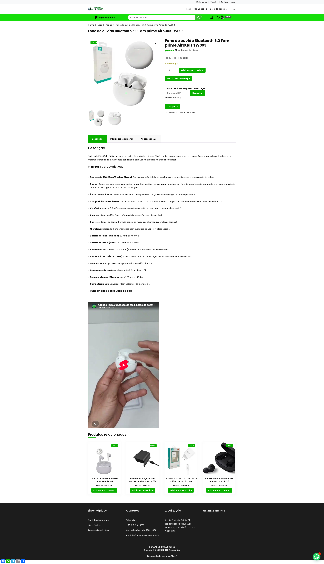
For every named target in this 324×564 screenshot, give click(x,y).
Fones (180, 112)
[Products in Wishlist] (215, 16)
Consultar (197, 93)
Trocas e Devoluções (98, 530)
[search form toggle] (233, 9)
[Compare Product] (218, 16)
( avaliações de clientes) (187, 50)
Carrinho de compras (98, 520)
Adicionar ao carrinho (192, 70)
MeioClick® (171, 556)
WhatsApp (131, 520)
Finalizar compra (228, 2)
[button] (155, 42)
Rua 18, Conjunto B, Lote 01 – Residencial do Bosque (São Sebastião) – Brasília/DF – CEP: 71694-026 (180, 525)
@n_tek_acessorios (214, 510)
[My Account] (211, 16)
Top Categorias (107, 17)
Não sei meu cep (173, 97)
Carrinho (214, 2)
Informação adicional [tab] (121, 138)
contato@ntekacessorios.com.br (142, 535)
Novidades (189, 112)
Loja (188, 8)
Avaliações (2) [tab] (148, 138)
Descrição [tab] (97, 138)
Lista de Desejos (218, 8)
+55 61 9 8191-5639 (135, 525)
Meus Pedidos (94, 525)
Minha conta (201, 2)
